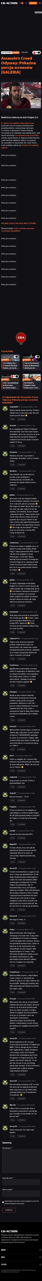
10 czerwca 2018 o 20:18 (27, 1038)
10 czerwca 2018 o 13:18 (26, 726)
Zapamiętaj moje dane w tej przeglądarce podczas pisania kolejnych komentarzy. (22, 1202)
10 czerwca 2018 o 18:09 (26, 999)
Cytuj (13, 419)
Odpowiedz (22, 419)
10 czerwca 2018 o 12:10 (25, 495)
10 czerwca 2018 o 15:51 (27, 916)
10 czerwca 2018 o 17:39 (25, 930)
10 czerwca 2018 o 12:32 (30, 638)
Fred (21, 344)
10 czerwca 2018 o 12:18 (29, 543)
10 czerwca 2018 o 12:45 (29, 665)
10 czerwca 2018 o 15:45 (27, 868)
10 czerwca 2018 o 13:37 (24, 756)
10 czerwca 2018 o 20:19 (27, 1081)
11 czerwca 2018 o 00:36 (27, 1126)
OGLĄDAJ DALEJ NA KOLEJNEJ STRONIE (18, 223)
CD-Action (6, 52)
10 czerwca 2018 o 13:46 (27, 777)
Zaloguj (33, 3)
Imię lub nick (7, 1178)
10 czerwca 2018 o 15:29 (27, 844)
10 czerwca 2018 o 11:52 (26, 425)
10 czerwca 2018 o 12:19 (25, 580)
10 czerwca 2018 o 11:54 (27, 471)
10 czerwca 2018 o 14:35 (26, 793)
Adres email (7, 1189)
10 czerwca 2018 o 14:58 (27, 807)
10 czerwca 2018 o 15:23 (25, 831)
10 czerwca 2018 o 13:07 (27, 692)
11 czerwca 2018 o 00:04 (26, 1105)
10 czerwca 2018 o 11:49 (28, 407)
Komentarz (7, 1148)
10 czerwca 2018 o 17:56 (30, 972)
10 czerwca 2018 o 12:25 (29, 612)
